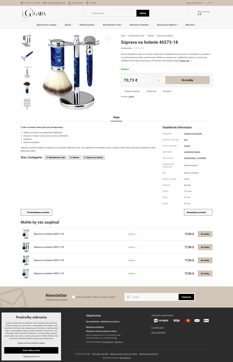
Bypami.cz (119, 342)
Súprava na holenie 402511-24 (49, 260)
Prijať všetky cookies (31, 350)
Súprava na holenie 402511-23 (49, 273)
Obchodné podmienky (95, 327)
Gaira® (131, 96)
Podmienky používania (148, 354)
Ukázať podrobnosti (31, 356)
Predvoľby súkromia (100, 354)
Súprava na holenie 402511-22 (49, 234)
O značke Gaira (157, 327)
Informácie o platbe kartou (162, 315)
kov (185, 139)
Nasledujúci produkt (196, 212)
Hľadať (143, 13)
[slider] (139, 48)
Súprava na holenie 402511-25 (49, 247)
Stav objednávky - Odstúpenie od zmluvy (103, 321)
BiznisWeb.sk (125, 358)
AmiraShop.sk (108, 342)
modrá (187, 145)
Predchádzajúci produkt (38, 212)
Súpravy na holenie (193, 133)
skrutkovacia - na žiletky (195, 158)
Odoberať (186, 297)
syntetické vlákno (192, 151)
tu (116, 338)
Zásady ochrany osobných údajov (124, 354)
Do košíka (187, 80)
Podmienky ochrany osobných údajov (101, 331)
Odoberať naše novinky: (57, 299)
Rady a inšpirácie (158, 332)
